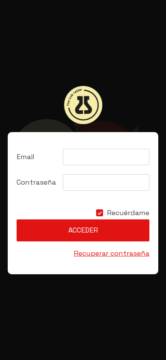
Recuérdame (128, 212)
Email (25, 156)
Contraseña (36, 182)
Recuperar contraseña (111, 253)
